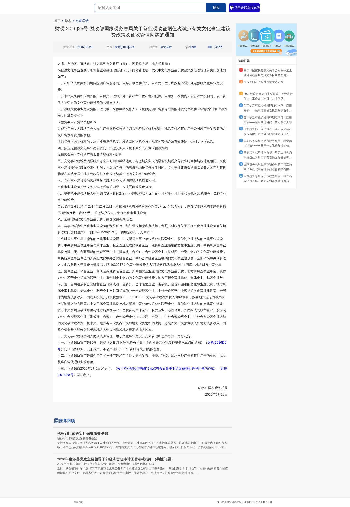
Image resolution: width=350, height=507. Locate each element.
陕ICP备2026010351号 (259, 502)
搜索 (216, 7)
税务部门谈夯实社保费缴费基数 (263, 82)
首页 (57, 21)
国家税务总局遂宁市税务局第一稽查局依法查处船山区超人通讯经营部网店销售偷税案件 (268, 179)
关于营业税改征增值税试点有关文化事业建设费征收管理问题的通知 (165, 368)
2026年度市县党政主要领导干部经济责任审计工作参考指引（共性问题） (268, 96)
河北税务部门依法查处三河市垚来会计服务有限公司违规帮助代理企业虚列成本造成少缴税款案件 (268, 132)
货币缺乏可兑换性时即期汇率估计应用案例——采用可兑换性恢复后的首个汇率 (268, 108)
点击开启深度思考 (247, 7)
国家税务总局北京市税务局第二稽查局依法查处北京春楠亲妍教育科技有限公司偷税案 (268, 167)
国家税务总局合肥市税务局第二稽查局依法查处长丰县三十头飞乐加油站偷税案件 (268, 144)
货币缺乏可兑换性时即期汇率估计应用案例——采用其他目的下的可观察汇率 (268, 120)
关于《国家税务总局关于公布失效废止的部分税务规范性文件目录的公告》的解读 (268, 73)
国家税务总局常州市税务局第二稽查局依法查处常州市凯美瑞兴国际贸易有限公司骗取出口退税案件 (268, 155)
